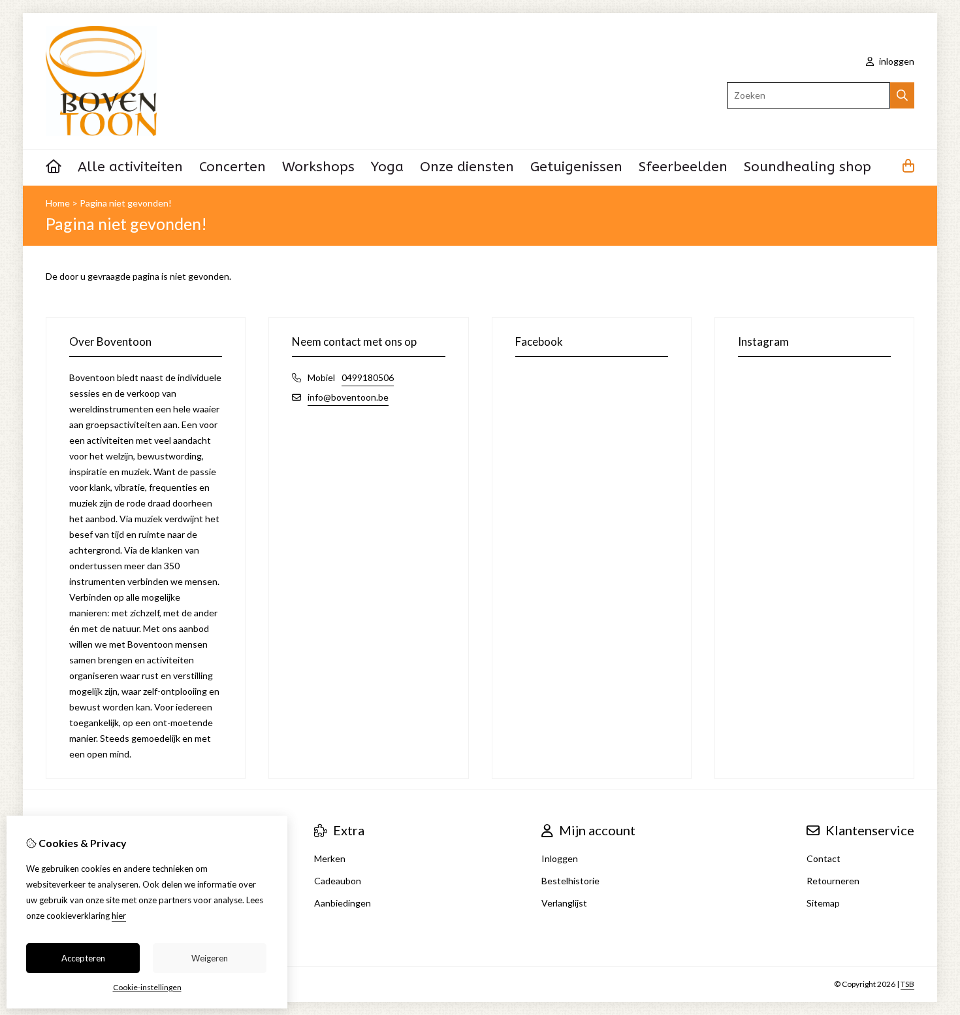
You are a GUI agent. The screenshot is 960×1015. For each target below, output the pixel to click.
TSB (907, 984)
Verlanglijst (564, 902)
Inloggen (559, 858)
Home (58, 202)
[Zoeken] (902, 95)
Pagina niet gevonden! (126, 202)
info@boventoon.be (348, 397)
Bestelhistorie (570, 880)
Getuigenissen (576, 167)
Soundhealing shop (807, 167)
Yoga (387, 167)
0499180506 (368, 377)
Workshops (318, 167)
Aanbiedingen (342, 902)
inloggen (895, 61)
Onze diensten (467, 167)
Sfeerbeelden (683, 167)
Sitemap (823, 902)
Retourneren (833, 880)
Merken (329, 858)
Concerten (232, 167)
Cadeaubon (337, 880)
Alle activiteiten (130, 167)
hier (119, 915)
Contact (823, 858)
